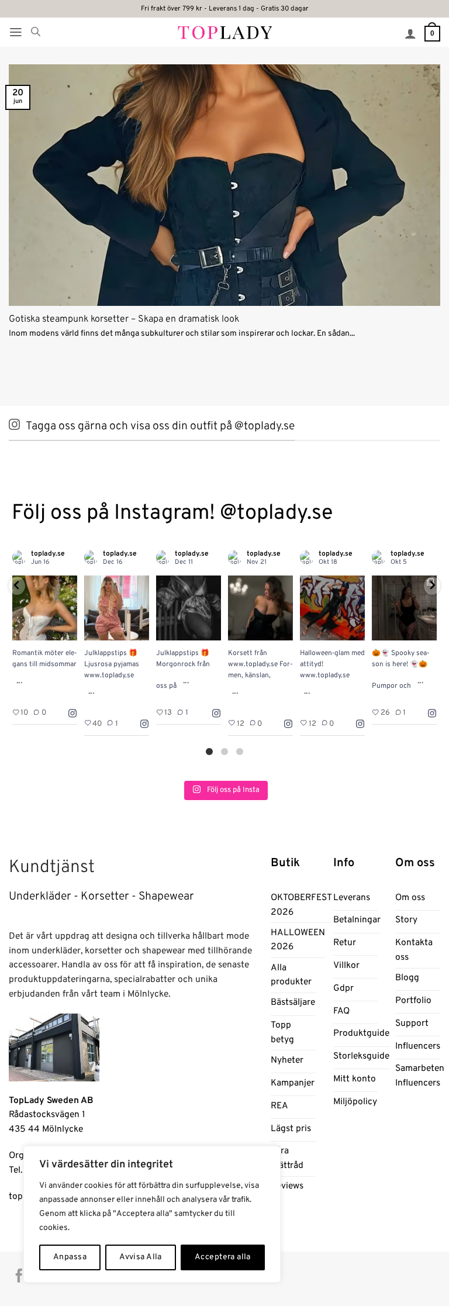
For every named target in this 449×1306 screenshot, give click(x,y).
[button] (16, 32)
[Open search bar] (35, 31)
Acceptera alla (223, 1257)
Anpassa (70, 1257)
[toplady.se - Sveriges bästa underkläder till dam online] (225, 32)
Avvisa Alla (140, 1257)
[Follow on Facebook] (19, 1276)
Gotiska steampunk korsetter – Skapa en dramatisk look (124, 319)
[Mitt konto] (410, 33)
